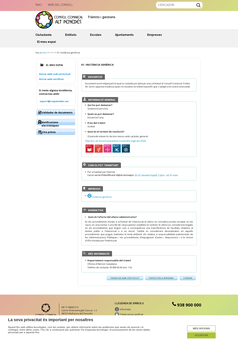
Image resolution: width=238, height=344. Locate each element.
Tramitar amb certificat (125, 278)
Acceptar (201, 335)
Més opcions (201, 328)
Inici (38, 5)
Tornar (187, 278)
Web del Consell (60, 5)
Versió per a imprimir (161, 278)
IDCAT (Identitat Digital (145, 175)
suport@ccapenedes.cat (54, 101)
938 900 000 (189, 305)
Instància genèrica (102, 196)
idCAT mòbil (172, 175)
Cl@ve (161, 175)
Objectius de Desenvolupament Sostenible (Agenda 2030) (115, 140)
